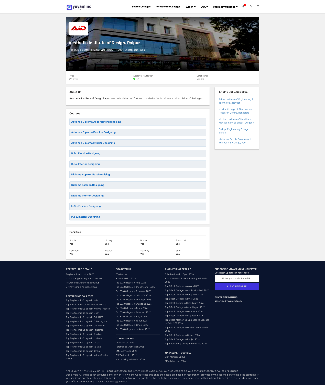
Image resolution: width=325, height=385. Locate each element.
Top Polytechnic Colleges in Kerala (83, 351)
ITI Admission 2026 (125, 342)
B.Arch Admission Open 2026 (179, 274)
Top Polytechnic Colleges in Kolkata (83, 346)
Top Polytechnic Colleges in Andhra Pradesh (88, 308)
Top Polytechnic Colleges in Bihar (82, 313)
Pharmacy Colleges (224, 6)
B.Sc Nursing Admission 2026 (130, 359)
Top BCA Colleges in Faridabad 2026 (133, 299)
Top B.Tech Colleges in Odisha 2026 (182, 335)
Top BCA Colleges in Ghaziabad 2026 (134, 304)
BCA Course (121, 274)
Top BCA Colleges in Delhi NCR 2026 (133, 295)
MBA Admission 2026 (175, 361)
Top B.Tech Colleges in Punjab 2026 (182, 339)
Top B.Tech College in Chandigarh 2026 (184, 303)
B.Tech (189, 6)
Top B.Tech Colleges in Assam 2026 (182, 286)
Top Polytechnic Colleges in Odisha (83, 342)
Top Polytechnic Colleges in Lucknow (84, 338)
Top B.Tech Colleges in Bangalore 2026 (184, 294)
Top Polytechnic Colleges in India (82, 300)
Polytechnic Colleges (168, 6)
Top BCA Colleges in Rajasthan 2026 (133, 312)
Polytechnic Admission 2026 (80, 274)
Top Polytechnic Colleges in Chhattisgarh (86, 321)
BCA (203, 6)
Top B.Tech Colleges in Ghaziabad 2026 (184, 315)
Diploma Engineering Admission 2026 (84, 278)
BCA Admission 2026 (126, 278)
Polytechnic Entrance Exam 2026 (82, 282)
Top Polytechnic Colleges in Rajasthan (85, 330)
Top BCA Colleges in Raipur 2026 (132, 320)
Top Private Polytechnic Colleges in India (86, 304)
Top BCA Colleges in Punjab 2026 (132, 316)
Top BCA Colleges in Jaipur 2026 (132, 308)
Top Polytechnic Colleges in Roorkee (84, 334)
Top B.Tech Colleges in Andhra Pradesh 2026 (187, 290)
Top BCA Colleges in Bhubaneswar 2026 (135, 287)
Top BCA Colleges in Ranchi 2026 (132, 325)
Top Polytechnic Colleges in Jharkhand (85, 325)
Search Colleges (141, 6)
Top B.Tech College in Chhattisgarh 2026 (185, 307)
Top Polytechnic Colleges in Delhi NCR (84, 317)
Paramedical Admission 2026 (130, 346)
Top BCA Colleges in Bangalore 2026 (133, 291)
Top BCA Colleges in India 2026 (131, 282)
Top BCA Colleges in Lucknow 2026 (133, 329)
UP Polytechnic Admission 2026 (82, 287)
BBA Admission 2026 (175, 357)
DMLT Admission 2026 (126, 351)
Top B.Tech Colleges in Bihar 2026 (181, 298)
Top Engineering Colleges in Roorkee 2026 (186, 343)
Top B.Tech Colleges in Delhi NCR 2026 (184, 311)
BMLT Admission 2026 (126, 355)
